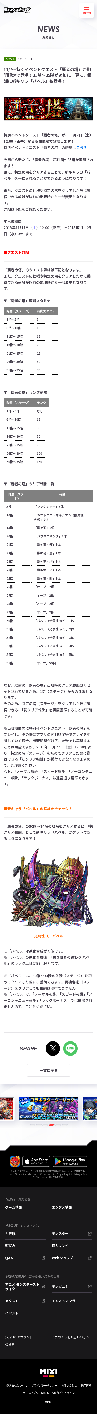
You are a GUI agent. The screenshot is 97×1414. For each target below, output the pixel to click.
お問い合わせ (69, 1385)
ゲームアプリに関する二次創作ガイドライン (49, 1393)
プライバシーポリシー (44, 1385)
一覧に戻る (49, 1070)
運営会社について (16, 1385)
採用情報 (86, 1385)
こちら (81, 147)
